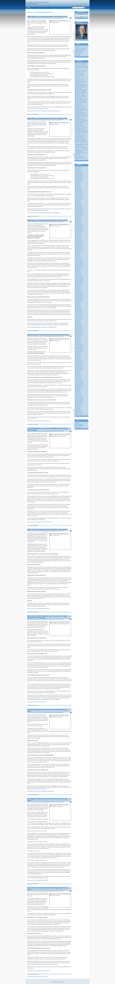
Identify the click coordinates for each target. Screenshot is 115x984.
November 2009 (80, 382)
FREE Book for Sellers (81, 49)
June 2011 (79, 355)
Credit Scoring (79, 73)
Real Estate (38, 791)
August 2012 (79, 335)
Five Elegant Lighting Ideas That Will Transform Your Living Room (47, 799)
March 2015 (79, 291)
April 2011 (79, 358)
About (78, 46)
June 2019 (79, 218)
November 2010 (80, 365)
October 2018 (79, 230)
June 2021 (79, 184)
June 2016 (79, 270)
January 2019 (79, 225)
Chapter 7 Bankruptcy (81, 70)
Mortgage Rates (52, 327)
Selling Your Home (80, 146)
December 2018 (80, 227)
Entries (79, 424)
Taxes (78, 155)
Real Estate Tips (46, 420)
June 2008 (79, 407)
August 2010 (79, 370)
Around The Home (80, 63)
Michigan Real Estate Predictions (81, 122)
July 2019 (79, 217)
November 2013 (80, 314)
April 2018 (79, 238)
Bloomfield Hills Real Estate (82, 67)
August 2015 (79, 284)
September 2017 (80, 248)
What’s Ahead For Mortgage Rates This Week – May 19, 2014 (47, 529)
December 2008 (80, 398)
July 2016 (79, 268)
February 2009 (80, 395)
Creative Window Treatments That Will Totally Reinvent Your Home (47, 710)
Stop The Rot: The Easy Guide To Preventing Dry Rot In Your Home (47, 888)
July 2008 (79, 405)
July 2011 (78, 354)
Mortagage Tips (80, 123)
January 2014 (79, 311)
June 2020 (79, 201)
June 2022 (79, 167)
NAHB (47, 608)
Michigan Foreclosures (81, 120)
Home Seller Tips (80, 101)
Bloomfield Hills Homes (81, 66)
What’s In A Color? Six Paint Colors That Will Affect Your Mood (48, 335)
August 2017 (79, 250)
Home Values (79, 105)
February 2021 (80, 190)
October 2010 (79, 367)
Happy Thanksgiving (81, 86)
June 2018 (79, 235)
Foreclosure (79, 83)
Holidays (78, 88)
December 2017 (80, 244)
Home (28, 7)
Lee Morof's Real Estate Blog (37, 2)
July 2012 (79, 337)
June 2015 (79, 287)
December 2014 (80, 295)
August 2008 (79, 404)
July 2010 (79, 371)
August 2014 (79, 301)
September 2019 (80, 214)
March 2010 (79, 377)
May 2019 (78, 220)
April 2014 (79, 307)
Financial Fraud (80, 80)
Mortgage (78, 125)
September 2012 (80, 334)
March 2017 (79, 257)
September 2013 (80, 317)
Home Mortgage (80, 98)
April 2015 (79, 290)
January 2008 (79, 414)
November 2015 (80, 280)
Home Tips (39, 420)
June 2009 (79, 390)
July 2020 (79, 200)
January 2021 (79, 191)
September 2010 (80, 368)
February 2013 (80, 327)
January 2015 (79, 294)
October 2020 (79, 195)
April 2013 (79, 324)
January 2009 (79, 397)
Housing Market (80, 113)
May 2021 (78, 185)
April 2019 (79, 221)
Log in (78, 422)
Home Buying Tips (80, 92)
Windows (52, 791)
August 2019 (79, 215)
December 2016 (80, 261)
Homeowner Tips (80, 108)
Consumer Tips (80, 71)
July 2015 (79, 285)
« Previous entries (31, 976)
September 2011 (80, 351)
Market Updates (80, 52)
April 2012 (79, 341)
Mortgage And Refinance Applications (51, 110)
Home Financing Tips (81, 96)
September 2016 (80, 265)
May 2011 (78, 357)
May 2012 (78, 340)
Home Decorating (80, 95)
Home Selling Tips (80, 102)
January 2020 (79, 208)
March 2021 (79, 188)
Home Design (33, 420)
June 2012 (79, 338)
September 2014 (80, 300)
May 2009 (78, 391)
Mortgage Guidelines (81, 126)
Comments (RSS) (61, 981)
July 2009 (79, 388)
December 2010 (80, 364)
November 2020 (80, 194)
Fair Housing (79, 74)
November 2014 (80, 297)
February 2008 (80, 412)
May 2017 (78, 254)
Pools (36, 701)
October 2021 (79, 178)
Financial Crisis (80, 78)
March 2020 (79, 205)
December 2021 (80, 175)
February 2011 (79, 361)
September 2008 (80, 402)
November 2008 (80, 400)
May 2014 (78, 305)
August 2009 (79, 387)
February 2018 (80, 241)
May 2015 (78, 288)
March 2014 (79, 308)
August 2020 (79, 198)
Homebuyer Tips (80, 106)
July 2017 (79, 251)
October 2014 (79, 298)
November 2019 (80, 211)
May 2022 (78, 168)
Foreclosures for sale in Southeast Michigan (81, 85)
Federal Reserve (34, 110)
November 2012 (80, 331)
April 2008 (79, 410)
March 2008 (79, 411)
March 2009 (79, 394)
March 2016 (79, 274)
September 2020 (80, 197)
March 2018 (79, 240)
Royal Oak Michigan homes (82, 141)
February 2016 (80, 275)
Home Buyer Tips (80, 91)
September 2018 (80, 231)
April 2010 (79, 375)
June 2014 (79, 304)
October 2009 (79, 384)
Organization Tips (80, 134)
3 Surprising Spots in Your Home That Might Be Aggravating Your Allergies (47, 429)
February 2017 (80, 258)
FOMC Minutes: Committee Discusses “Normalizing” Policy (47, 16)
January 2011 (79, 362)
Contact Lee (79, 53)
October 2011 (79, 350)
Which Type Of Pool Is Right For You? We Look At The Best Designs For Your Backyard (47, 617)
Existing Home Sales (35, 327)
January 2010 (79, 380)
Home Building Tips (81, 89)
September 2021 (80, 180)
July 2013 (79, 320)
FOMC (39, 110)
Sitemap (78, 55)
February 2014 (80, 310)
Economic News (34, 608)
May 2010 (78, 374)
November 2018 (80, 228)
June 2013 (79, 321)
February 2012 (80, 344)
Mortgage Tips (79, 129)
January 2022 (79, 174)
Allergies (32, 522)
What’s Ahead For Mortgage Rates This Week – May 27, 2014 (47, 220)
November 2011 (80, 348)
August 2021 (79, 181)
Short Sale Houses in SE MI (82, 148)
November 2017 (80, 245)
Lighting (37, 880)
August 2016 (79, 267)
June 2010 (79, 372)
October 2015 (79, 281)
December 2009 (80, 381)
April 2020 (79, 204)
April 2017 (79, 255)
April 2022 (79, 170)
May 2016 (78, 271)
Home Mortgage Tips (81, 99)
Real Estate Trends (80, 140)
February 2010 (80, 378)
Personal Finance (80, 136)
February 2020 (80, 207)
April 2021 (79, 187)
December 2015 (80, 278)
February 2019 (80, 224)
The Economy (79, 156)
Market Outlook (80, 118)
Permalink (29, 114)
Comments (80, 425)
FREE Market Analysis (81, 50)
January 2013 (79, 328)
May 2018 (78, 237)
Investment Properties (81, 114)
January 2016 (79, 277)
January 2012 (79, 345)
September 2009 (80, 385)
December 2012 (80, 330)
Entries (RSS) (53, 981)
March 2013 (79, 325)
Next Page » (39, 976)
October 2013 (79, 315)
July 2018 (79, 234)
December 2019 (80, 210)
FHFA (78, 77)
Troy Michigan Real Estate (37, 17)
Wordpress (79, 427)
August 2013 (79, 318)
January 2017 (79, 260)
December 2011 (80, 347)
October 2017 (79, 247)
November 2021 (80, 177)
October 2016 (79, 264)
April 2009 (79, 392)
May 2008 (78, 408)
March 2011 (79, 360)
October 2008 (79, 401)
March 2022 (79, 171)
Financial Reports (80, 81)
